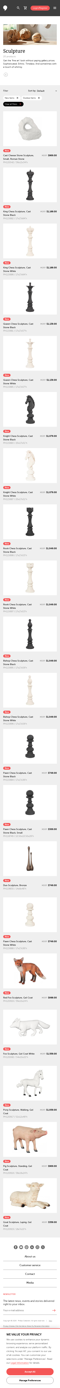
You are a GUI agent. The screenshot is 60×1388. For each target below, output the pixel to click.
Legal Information (20, 1363)
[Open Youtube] (21, 1247)
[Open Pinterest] (26, 1247)
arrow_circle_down (5, 74)
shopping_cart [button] (25, 8)
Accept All (30, 1371)
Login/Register (40, 8)
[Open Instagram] (37, 1247)
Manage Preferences (30, 1380)
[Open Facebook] (16, 1247)
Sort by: (32, 91)
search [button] (18, 8)
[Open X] (43, 1247)
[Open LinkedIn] (32, 1247)
